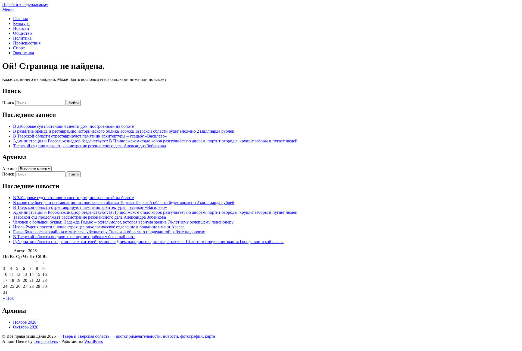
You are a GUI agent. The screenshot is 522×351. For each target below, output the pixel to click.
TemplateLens (46, 341)
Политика (22, 38)
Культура (21, 23)
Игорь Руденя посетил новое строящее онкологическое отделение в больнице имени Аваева (99, 227)
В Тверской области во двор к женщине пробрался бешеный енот (74, 236)
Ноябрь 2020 (24, 322)
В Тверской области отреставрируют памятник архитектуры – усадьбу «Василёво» (90, 136)
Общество (22, 33)
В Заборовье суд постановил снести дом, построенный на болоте (73, 126)
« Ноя (8, 298)
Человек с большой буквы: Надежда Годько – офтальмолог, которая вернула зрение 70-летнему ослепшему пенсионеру (123, 222)
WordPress (93, 341)
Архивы (9, 168)
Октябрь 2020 (25, 327)
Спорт (19, 48)
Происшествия (27, 43)
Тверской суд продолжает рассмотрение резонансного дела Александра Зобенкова (89, 145)
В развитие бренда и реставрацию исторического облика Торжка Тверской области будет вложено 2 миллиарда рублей (123, 131)
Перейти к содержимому (25, 4)
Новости (21, 28)
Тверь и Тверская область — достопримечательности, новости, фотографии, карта (138, 336)
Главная (20, 18)
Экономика (23, 52)
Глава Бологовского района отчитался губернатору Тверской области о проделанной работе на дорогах (109, 231)
